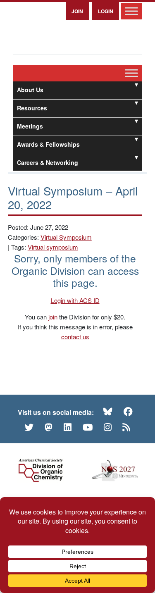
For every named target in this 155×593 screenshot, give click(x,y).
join (52, 316)
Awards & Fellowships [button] (48, 144)
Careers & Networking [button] (47, 162)
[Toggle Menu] (131, 11)
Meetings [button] (30, 126)
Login (105, 11)
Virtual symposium (53, 247)
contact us (75, 336)
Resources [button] (32, 108)
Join (77, 11)
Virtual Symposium (66, 237)
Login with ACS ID (75, 300)
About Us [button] (30, 90)
